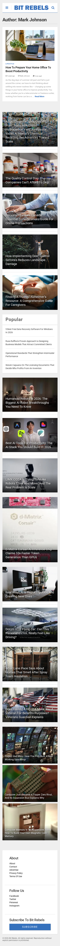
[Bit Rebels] (30, 10)
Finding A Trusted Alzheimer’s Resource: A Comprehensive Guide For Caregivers (29, 301)
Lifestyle (10, 64)
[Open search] (55, 6)
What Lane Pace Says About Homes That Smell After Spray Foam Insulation (26, 672)
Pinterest (13, 902)
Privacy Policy (16, 873)
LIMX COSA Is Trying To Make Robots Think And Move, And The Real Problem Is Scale (28, 483)
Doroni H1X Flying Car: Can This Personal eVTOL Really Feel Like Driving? (28, 633)
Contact (13, 866)
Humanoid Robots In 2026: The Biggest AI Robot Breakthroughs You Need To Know (27, 402)
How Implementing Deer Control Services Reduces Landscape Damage (28, 260)
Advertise (13, 870)
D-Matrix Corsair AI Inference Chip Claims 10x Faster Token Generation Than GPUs (29, 553)
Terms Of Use (15, 876)
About (12, 863)
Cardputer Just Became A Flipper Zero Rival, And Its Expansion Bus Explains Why (28, 796)
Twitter (12, 899)
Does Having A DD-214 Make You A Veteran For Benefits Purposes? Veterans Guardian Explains (29, 713)
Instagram (14, 905)
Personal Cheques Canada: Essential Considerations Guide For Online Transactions (29, 219)
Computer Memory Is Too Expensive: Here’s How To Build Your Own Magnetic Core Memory (28, 833)
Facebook (14, 896)
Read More (39, 96)
